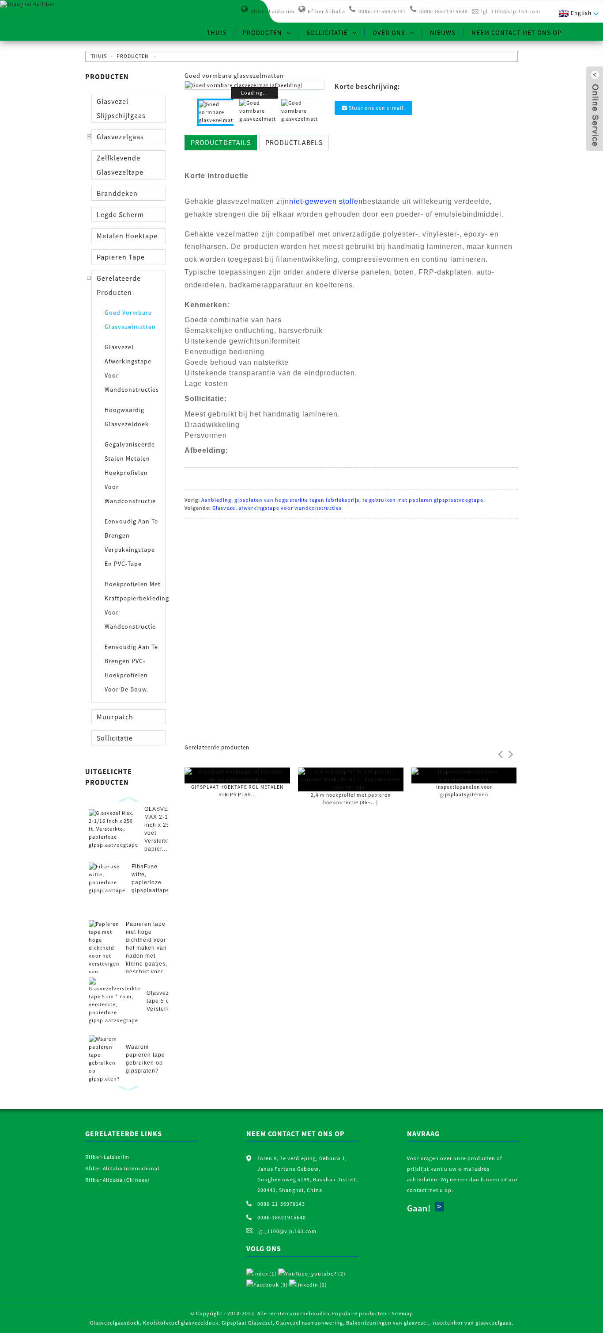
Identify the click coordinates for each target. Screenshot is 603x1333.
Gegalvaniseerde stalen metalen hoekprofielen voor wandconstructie (130, 472)
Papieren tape (121, 256)
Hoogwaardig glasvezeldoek (127, 417)
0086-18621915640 (443, 11)
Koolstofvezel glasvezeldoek (181, 1322)
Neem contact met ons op (516, 32)
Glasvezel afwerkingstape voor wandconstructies (132, 368)
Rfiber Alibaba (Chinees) (117, 1179)
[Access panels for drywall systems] (464, 775)
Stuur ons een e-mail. (377, 107)
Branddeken (117, 193)
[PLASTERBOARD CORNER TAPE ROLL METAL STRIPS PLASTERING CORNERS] (237, 775)
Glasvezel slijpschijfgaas (121, 108)
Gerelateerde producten (119, 285)
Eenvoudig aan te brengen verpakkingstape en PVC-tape (131, 542)
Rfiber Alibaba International (122, 1168)
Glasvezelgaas (120, 136)
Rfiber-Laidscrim (272, 11)
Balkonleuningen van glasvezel (387, 1322)
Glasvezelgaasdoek (115, 1322)
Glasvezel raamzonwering (309, 1322)
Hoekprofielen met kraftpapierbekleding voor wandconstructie (133, 605)
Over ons (389, 32)
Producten (262, 32)
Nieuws (443, 32)
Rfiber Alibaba (326, 11)
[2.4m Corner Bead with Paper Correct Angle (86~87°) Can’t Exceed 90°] (350, 778)
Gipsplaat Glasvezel (247, 1322)
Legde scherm (120, 214)
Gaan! (419, 1208)
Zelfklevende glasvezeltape (120, 164)
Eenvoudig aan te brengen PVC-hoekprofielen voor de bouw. (131, 668)
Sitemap (402, 1313)
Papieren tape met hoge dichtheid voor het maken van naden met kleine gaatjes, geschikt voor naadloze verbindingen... (147, 956)
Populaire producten (359, 1313)
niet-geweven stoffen (326, 201)
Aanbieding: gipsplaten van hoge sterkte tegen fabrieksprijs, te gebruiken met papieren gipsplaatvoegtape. (343, 500)
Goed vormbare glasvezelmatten (130, 320)
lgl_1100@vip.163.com (510, 11)
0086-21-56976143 (382, 11)
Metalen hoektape (127, 235)
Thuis (216, 32)
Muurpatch (115, 716)
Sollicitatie (327, 32)
